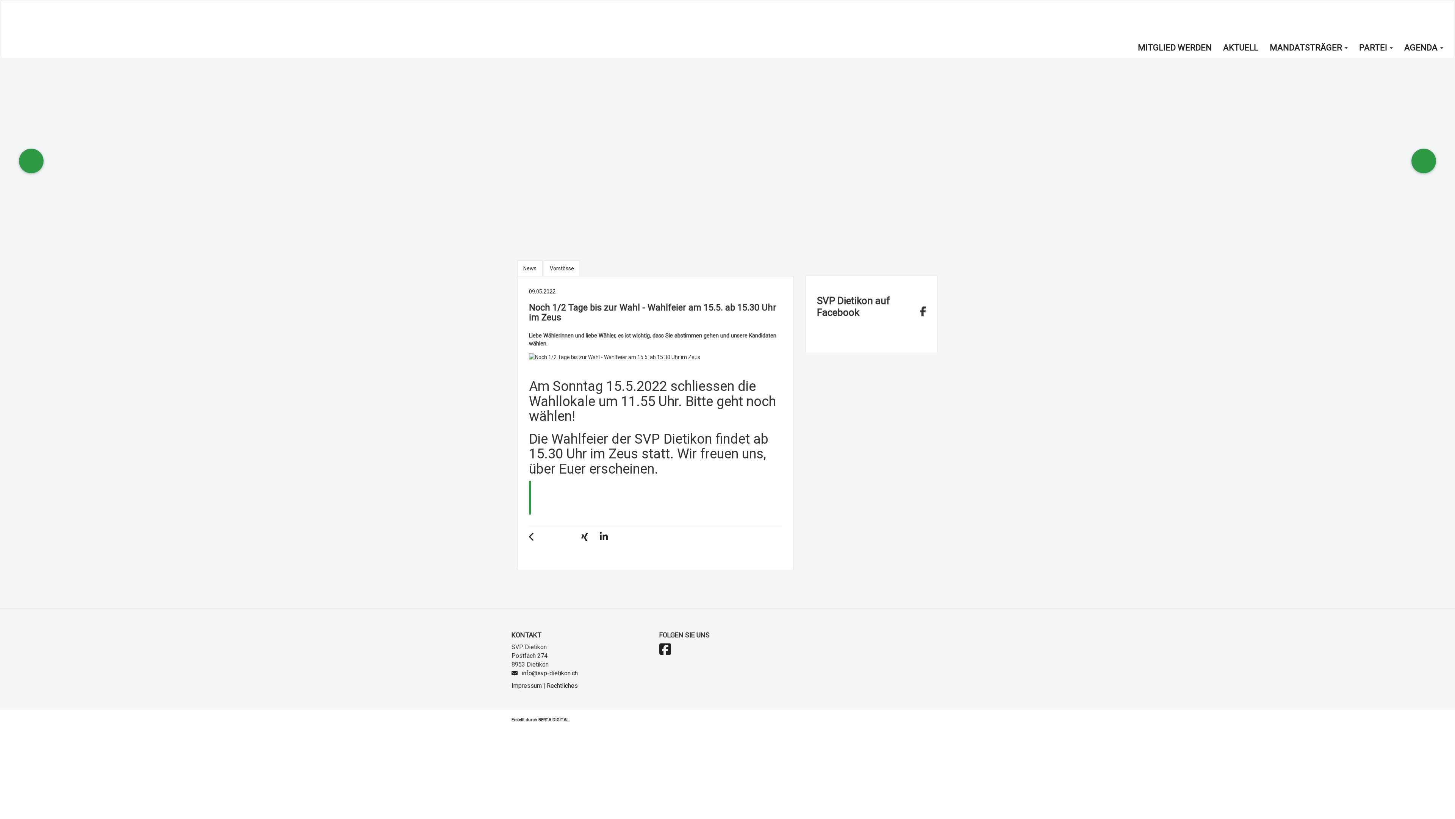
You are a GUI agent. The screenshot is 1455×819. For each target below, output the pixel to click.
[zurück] (535, 538)
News (530, 268)
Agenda (1421, 47)
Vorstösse (562, 268)
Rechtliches (562, 685)
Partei (1374, 47)
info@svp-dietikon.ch (550, 673)
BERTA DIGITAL (553, 719)
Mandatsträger (1307, 47)
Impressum (527, 685)
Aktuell (1240, 47)
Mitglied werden (1175, 47)
